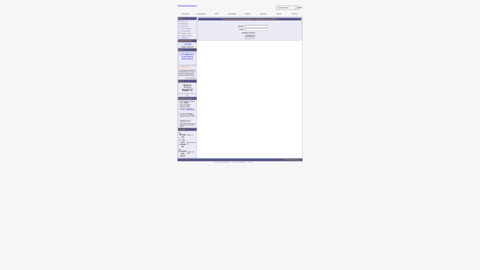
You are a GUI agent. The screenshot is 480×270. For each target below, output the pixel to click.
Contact (250, 162)
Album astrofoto (185, 41)
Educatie (263, 14)
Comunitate (232, 14)
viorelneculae (190, 109)
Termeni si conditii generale (222, 162)
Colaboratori (184, 67)
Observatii (185, 14)
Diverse (294, 14)
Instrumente (201, 14)
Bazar (279, 14)
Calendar (204, 2)
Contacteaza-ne (190, 78)
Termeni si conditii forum (239, 162)
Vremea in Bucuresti (187, 88)
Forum (188, 2)
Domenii (248, 14)
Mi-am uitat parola (250, 38)
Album (195, 2)
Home (180, 2)
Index (181, 19)
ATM (216, 14)
